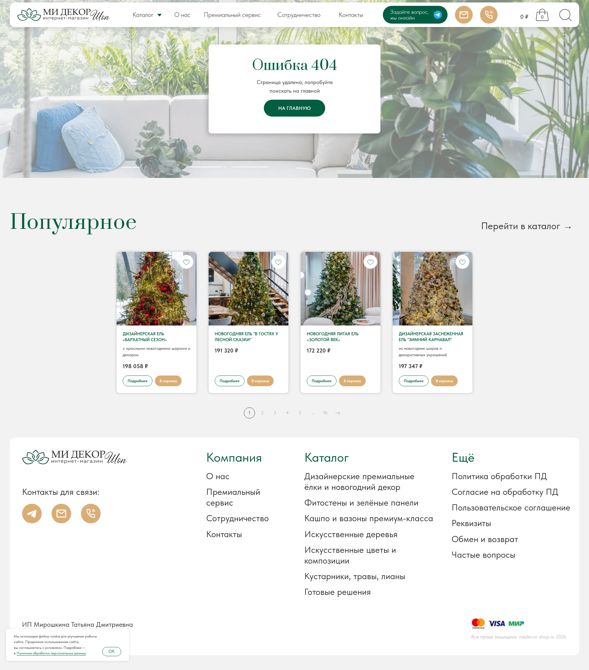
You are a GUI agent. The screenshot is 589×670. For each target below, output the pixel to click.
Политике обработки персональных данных (51, 653)
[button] (496, 523)
